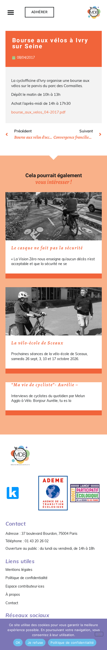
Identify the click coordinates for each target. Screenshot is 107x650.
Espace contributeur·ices (24, 586)
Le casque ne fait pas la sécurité (47, 248)
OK (18, 643)
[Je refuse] (99, 634)
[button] (10, 12)
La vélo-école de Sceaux (37, 343)
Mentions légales (18, 569)
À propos (12, 594)
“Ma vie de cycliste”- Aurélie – (44, 384)
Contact (11, 603)
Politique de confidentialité (26, 578)
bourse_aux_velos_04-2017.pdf (38, 112)
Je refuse (35, 643)
